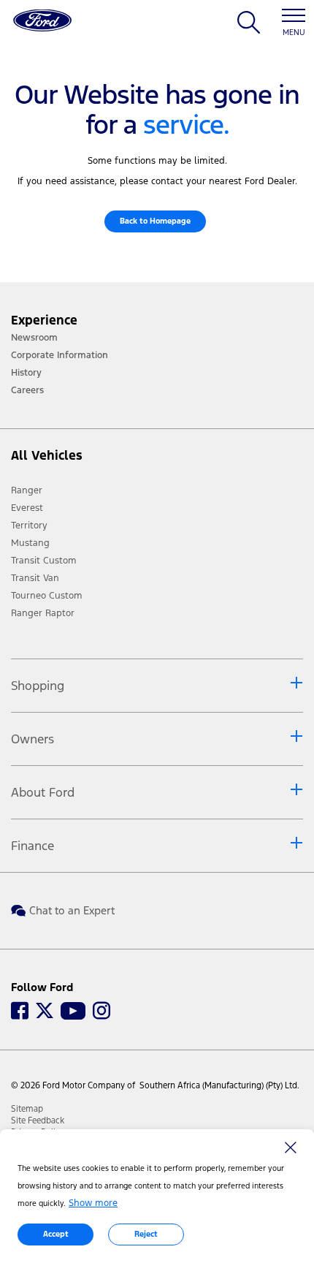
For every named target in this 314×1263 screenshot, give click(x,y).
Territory (29, 525)
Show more (93, 1203)
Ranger (26, 490)
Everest (27, 508)
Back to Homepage (155, 221)
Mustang (30, 543)
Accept (56, 1234)
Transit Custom (44, 560)
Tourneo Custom (47, 596)
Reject (146, 1234)
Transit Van (35, 578)
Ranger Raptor (42, 613)
